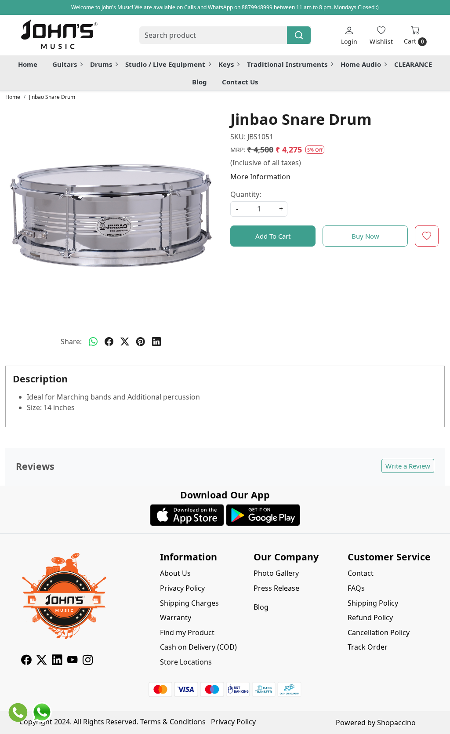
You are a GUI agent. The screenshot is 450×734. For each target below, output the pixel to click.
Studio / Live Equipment (165, 64)
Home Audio (361, 64)
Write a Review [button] (407, 465)
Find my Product (187, 632)
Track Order (368, 647)
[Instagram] (87, 661)
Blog (199, 81)
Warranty (175, 617)
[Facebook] (26, 661)
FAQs (356, 588)
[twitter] (125, 341)
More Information (260, 177)
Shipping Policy (373, 603)
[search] (299, 35)
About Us (175, 573)
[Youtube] (72, 661)
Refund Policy (370, 617)
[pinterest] (141, 341)
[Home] (58, 35)
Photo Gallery (276, 573)
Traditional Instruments (287, 64)
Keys (226, 64)
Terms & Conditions (173, 722)
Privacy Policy (182, 588)
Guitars (64, 64)
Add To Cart (272, 236)
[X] (41, 661)
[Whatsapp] (93, 341)
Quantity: (245, 194)
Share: (71, 341)
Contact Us (240, 81)
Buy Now (365, 236)
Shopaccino (396, 722)
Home (27, 64)
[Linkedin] (57, 661)
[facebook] (109, 341)
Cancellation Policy (379, 632)
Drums (101, 64)
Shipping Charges (189, 603)
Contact (361, 573)
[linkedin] (156, 341)
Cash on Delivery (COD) (198, 647)
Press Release (276, 588)
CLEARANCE (413, 64)
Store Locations (186, 662)
